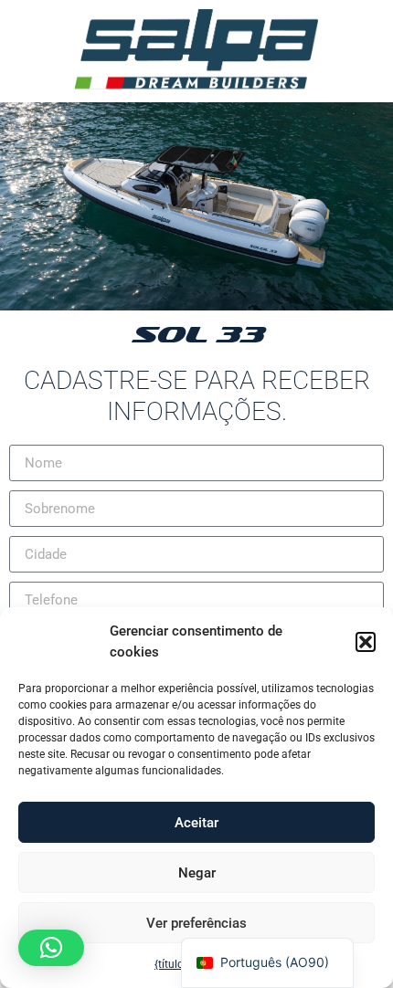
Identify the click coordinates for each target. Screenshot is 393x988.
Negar (197, 873)
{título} (170, 964)
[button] (365, 642)
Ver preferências (196, 923)
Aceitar (196, 823)
